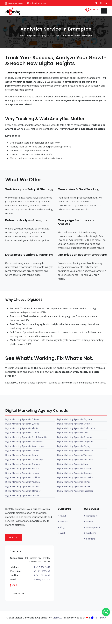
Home (22, 35)
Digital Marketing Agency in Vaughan (22, 481)
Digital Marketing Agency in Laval (72, 432)
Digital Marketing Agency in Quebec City (76, 428)
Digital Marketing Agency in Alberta (21, 428)
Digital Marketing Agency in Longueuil (75, 441)
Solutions (90, 538)
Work (62, 532)
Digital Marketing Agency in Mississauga (24, 459)
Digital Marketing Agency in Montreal (74, 423)
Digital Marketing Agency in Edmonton (75, 450)
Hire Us (13, 537)
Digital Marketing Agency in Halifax (73, 481)
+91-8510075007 (42, 571)
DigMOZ (57, 617)
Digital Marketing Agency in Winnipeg (74, 455)
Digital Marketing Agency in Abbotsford (75, 477)
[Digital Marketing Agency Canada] (12, 11)
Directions (18, 593)
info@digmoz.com (38, 3)
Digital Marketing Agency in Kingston (74, 419)
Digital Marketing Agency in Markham (23, 477)
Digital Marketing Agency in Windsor (22, 486)
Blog (62, 527)
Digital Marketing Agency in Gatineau (74, 437)
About (63, 515)
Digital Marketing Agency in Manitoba (23, 432)
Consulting (91, 515)
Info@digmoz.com (41, 579)
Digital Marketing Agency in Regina (73, 486)
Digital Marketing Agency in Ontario (22, 419)
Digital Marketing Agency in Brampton (44, 35)
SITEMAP (101, 617)
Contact (64, 521)
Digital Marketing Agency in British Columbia (26, 437)
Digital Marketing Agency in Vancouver (75, 459)
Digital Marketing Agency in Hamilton (22, 468)
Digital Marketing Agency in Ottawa (21, 455)
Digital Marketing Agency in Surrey (73, 464)
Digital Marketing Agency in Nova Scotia (24, 441)
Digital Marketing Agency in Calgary (73, 446)
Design (89, 521)
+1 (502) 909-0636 (41, 575)
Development (93, 527)
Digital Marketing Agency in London (22, 473)
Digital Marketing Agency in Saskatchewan (25, 446)
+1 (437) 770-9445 (15, 3)
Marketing (91, 532)
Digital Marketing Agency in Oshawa (22, 495)
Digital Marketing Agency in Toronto (22, 450)
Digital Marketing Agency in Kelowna (74, 473)
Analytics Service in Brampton (78, 35)
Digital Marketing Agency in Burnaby (74, 468)
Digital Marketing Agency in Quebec (22, 423)
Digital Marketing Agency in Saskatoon (75, 490)
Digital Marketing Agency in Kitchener (22, 490)
